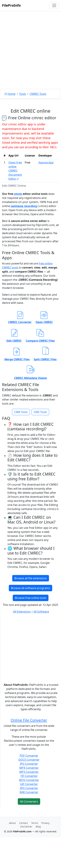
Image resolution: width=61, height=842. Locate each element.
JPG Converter (29, 764)
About (12, 823)
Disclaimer (26, 826)
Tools (22, 94)
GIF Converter (29, 784)
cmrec (18, 194)
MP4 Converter (29, 768)
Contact (23, 823)
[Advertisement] (30, 57)
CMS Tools (40, 412)
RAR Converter (29, 792)
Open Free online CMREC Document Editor (15, 171)
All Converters (29, 801)
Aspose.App (46, 162)
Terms (34, 823)
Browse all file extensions (30, 578)
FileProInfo (11, 5)
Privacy (45, 823)
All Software (41, 611)
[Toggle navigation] (54, 5)
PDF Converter (29, 755)
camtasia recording (24, 206)
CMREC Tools (38, 94)
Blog (38, 826)
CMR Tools (21, 412)
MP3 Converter (29, 772)
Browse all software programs (30, 588)
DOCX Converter (28, 760)
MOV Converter (29, 780)
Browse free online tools (30, 598)
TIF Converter (29, 776)
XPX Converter (29, 788)
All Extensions (22, 611)
